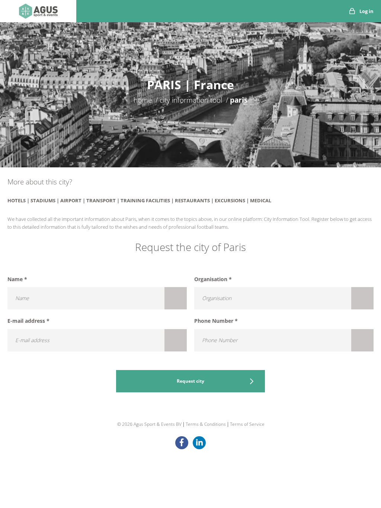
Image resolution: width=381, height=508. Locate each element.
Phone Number (216, 320)
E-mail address (28, 320)
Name (17, 279)
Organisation (213, 279)
